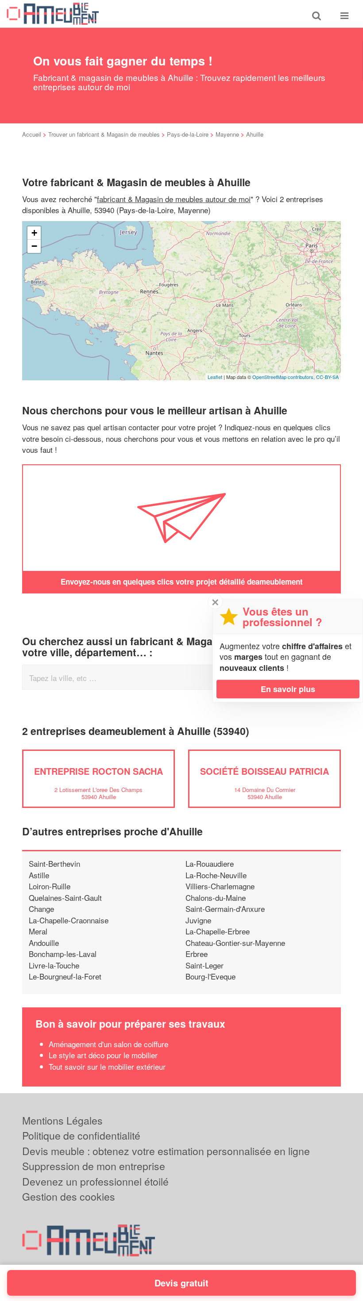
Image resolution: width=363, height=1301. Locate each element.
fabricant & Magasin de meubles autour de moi (174, 198)
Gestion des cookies (68, 1196)
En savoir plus (288, 689)
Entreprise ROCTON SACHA (98, 771)
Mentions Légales (62, 1120)
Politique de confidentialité (81, 1135)
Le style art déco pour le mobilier (103, 1054)
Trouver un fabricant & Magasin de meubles (104, 134)
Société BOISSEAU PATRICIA (264, 771)
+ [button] (34, 232)
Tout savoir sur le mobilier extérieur (107, 1066)
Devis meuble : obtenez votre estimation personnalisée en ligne (166, 1151)
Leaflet (215, 376)
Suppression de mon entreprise (93, 1166)
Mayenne (227, 134)
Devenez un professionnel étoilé (95, 1181)
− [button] (34, 246)
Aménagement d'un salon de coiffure (108, 1043)
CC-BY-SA (327, 376)
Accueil (31, 134)
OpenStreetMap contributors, (284, 376)
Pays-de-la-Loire (188, 134)
